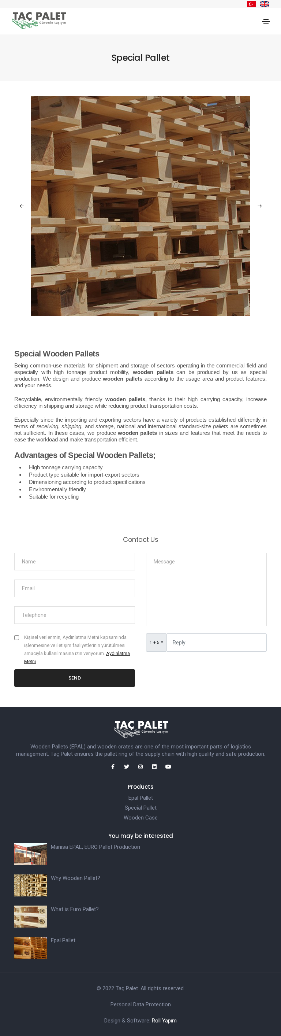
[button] (259, 206)
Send (74, 677)
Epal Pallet (140, 798)
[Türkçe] (251, 4)
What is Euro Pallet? (75, 909)
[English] (264, 4)
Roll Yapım (164, 1020)
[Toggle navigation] (266, 21)
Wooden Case (141, 817)
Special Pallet (141, 807)
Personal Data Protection (140, 1004)
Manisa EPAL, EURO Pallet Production (95, 847)
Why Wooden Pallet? (75, 878)
